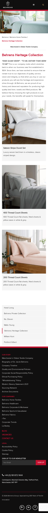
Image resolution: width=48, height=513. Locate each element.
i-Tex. (4, 418)
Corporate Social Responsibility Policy (17, 373)
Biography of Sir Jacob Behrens (15, 362)
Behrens (5, 37)
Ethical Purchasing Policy (12, 377)
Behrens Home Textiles (18, 37)
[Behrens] (8, 5)
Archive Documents (10, 392)
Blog (4, 431)
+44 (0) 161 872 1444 (13, 475)
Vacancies (7, 435)
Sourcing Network (9, 388)
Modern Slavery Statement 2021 (15, 384)
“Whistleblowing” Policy (11, 380)
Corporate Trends (9, 422)
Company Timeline (9, 366)
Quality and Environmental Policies (16, 369)
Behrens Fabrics (9, 415)
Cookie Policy (7, 450)
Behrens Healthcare (10, 404)
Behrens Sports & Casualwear (14, 411)
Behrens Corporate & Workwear (15, 407)
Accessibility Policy (9, 447)
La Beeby (6, 426)
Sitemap (5, 454)
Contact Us (7, 438)
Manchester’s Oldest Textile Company (17, 358)
